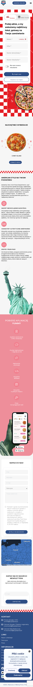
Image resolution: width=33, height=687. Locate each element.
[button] (30, 3)
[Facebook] (2, 668)
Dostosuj (11, 670)
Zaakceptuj (18, 675)
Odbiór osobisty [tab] (24, 17)
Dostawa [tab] (12, 18)
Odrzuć (24, 670)
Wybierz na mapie (16, 80)
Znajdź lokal (17, 74)
